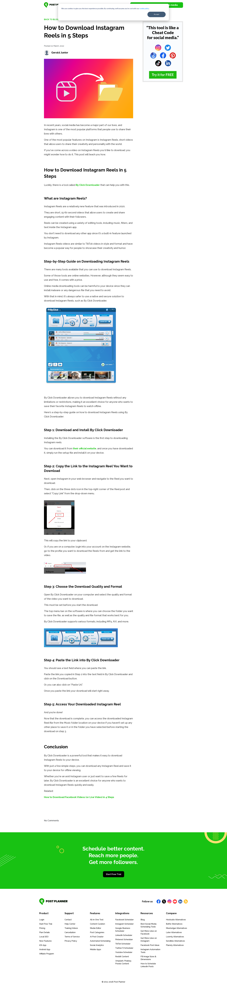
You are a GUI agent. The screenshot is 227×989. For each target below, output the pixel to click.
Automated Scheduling (100, 941)
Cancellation (70, 932)
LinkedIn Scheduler (123, 935)
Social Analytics (97, 945)
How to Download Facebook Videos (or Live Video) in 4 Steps (79, 797)
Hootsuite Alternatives (176, 920)
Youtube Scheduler (123, 952)
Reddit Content (122, 956)
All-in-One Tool (96, 920)
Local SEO (43, 937)
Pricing (42, 928)
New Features (45, 941)
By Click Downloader (88, 185)
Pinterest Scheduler (124, 939)
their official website (84, 448)
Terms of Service (72, 937)
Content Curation (97, 924)
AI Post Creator (96, 937)
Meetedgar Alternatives (176, 928)
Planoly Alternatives (175, 945)
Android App (44, 949)
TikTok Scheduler (122, 944)
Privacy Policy (71, 941)
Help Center (70, 924)
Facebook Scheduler (124, 920)
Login (41, 920)
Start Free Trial (113, 874)
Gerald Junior (59, 52)
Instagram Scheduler (124, 924)
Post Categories (97, 932)
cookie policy (144, 8)
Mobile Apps (95, 949)
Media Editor (95, 928)
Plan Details (44, 932)
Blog (143, 920)
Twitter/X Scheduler (124, 948)
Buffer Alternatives (174, 924)
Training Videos (71, 928)
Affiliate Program (46, 954)
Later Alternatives (174, 932)
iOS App (42, 945)
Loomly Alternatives (175, 937)
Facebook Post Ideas (150, 945)
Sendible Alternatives (175, 941)
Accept (156, 14)
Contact (68, 920)
